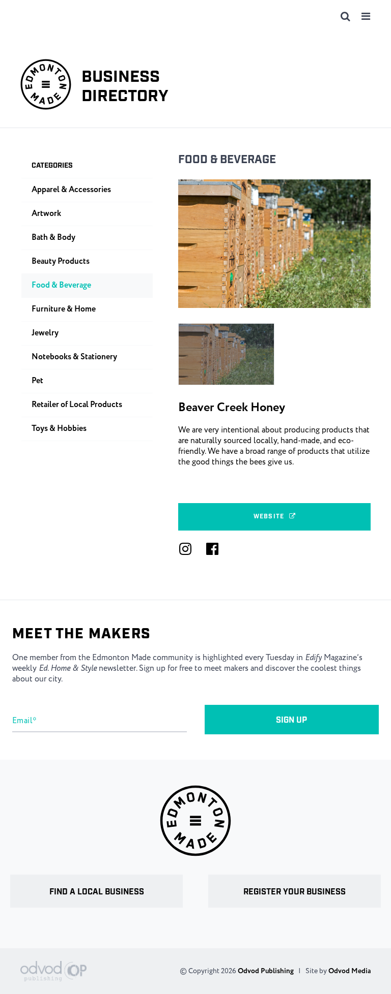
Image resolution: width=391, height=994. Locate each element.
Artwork (46, 214)
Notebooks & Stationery (74, 357)
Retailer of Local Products (77, 405)
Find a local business (96, 892)
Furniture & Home (64, 309)
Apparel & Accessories (71, 190)
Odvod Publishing (266, 971)
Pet (37, 381)
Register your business (294, 892)
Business (125, 87)
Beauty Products (61, 261)
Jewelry (45, 333)
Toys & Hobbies (59, 428)
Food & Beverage (227, 159)
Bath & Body (53, 237)
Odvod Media (349, 971)
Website (269, 516)
